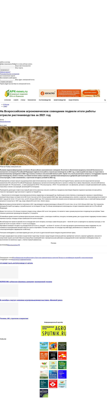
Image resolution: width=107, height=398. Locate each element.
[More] (33, 249)
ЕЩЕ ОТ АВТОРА (27, 263)
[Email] (14, 249)
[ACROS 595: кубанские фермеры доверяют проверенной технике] (9, 278)
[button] (105, 100)
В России (6, 104)
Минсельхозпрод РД (13, 245)
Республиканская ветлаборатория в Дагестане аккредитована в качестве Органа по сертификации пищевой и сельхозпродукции (53, 258)
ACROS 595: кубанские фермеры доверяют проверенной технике (26, 281)
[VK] (8, 249)
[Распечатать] (26, 249)
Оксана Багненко (5, 121)
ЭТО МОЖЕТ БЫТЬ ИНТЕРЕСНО (11, 263)
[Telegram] (2, 249)
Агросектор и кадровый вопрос (21, 259)
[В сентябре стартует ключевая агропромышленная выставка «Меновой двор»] (9, 296)
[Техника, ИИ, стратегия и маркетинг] (9, 315)
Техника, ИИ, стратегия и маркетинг (14, 318)
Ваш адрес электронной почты (25, 80)
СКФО (5, 106)
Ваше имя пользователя (23, 66)
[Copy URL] (20, 249)
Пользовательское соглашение (9, 74)
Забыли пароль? (5, 72)
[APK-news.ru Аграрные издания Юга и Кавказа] (16, 93)
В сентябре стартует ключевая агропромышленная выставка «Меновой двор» (31, 300)
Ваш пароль (19, 68)
